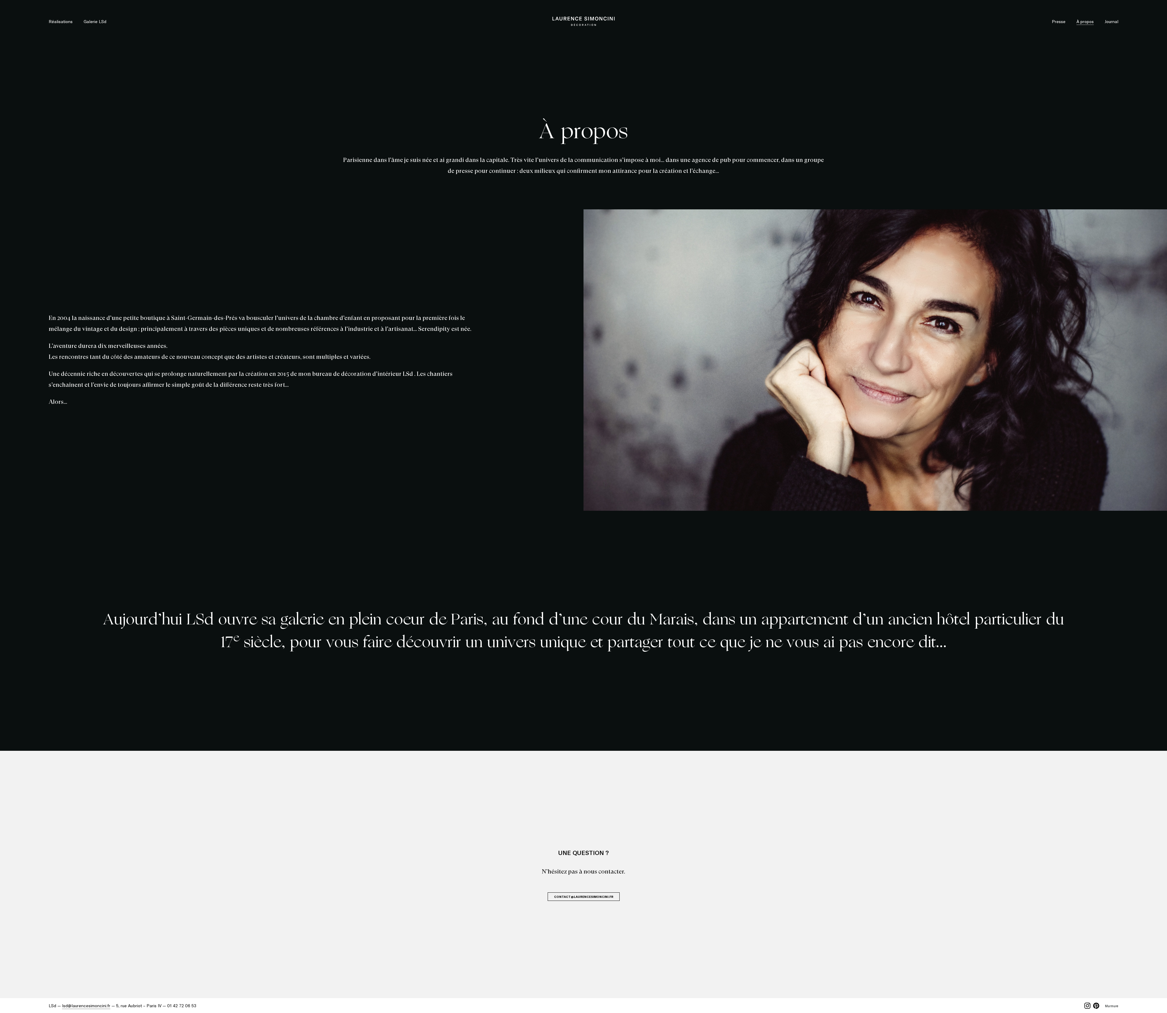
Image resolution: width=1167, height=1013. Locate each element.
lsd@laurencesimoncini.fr (86, 1005)
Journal (1111, 21)
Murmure (1111, 1006)
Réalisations (61, 21)
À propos (1085, 21)
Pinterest (1096, 1006)
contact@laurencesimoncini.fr (583, 896)
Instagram (1087, 1006)
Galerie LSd (95, 21)
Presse (1058, 21)
